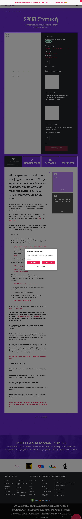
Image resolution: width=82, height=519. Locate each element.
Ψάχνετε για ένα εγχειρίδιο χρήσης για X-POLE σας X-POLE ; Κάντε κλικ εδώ (40, 2)
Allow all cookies (48, 262)
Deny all (33, 262)
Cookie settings (41, 266)
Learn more (29, 258)
